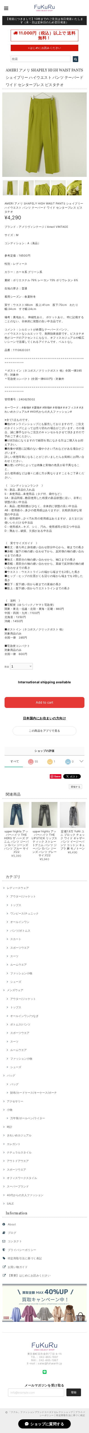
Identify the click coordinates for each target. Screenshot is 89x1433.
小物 (9, 1109)
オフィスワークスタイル (22, 1178)
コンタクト (15, 1241)
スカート (15, 939)
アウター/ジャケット (23, 896)
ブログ (12, 1232)
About (12, 1224)
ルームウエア (18, 964)
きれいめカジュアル (19, 1135)
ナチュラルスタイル (19, 1152)
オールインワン (19, 922)
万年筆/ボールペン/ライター (27, 1118)
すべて (14, 761)
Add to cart (44, 702)
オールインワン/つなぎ (24, 1016)
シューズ (15, 981)
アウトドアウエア (18, 1161)
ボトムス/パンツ (20, 1024)
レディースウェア (18, 888)
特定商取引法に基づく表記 (25, 1258)
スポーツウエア (19, 947)
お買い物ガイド (18, 1267)
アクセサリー (15, 1101)
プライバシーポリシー (22, 1250)
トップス (15, 905)
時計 (9, 1127)
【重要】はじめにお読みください (29, 1275)
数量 (7, 666)
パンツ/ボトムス (20, 930)
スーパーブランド (18, 1186)
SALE (10, 1203)
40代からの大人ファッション (25, 1195)
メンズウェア (15, 990)
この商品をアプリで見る (44, 730)
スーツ (14, 956)
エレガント (14, 1144)
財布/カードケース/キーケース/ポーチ (33, 1092)
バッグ (11, 1075)
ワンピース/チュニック (24, 913)
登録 (73, 1392)
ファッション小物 (21, 973)
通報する (75, 786)
